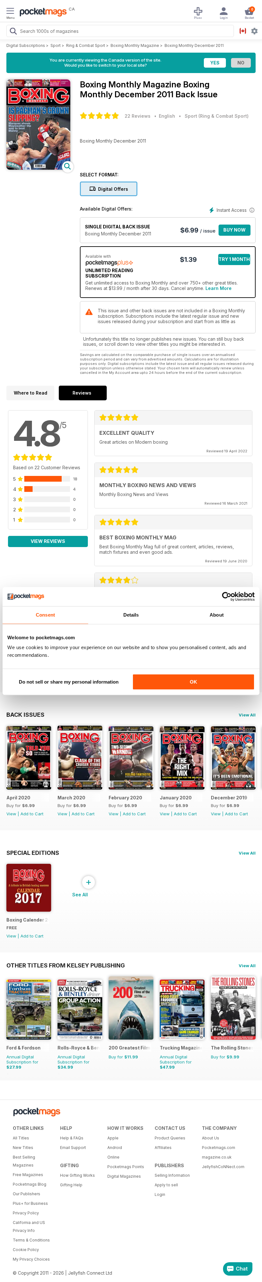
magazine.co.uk (217, 1157)
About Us (210, 1138)
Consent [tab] (45, 615)
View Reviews (48, 541)
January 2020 (176, 797)
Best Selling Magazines (24, 1161)
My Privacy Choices (31, 1259)
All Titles (21, 1138)
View (11, 813)
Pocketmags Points (125, 1166)
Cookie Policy (26, 1249)
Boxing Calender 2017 (27, 920)
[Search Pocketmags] (13, 32)
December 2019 (229, 797)
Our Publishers (26, 1193)
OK (193, 682)
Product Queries (170, 1138)
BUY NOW (234, 230)
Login (160, 1194)
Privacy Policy (26, 1213)
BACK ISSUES (25, 714)
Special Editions (32, 852)
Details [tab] (131, 615)
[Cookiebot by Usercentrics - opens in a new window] (227, 596)
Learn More (218, 288)
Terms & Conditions (31, 1240)
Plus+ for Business (30, 1203)
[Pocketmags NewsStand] (41, 12)
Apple (113, 1138)
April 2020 (18, 797)
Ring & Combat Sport (85, 45)
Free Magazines (28, 1174)
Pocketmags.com (218, 1147)
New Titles (23, 1147)
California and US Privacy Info (29, 1226)
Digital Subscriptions (25, 45)
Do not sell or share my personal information (69, 682)
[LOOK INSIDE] (38, 168)
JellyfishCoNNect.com (223, 1166)
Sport (55, 45)
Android (114, 1147)
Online (113, 1157)
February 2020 (125, 797)
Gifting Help (71, 1184)
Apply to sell (166, 1184)
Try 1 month (234, 259)
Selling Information (172, 1175)
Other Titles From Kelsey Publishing (65, 965)
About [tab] (217, 615)
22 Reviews (137, 116)
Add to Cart (31, 813)
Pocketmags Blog (29, 1184)
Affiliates (163, 1147)
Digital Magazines (124, 1176)
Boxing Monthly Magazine (135, 45)
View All (247, 714)
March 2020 (71, 797)
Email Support (73, 1147)
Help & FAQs (71, 1138)
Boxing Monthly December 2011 (194, 45)
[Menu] (10, 12)
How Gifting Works (77, 1175)
